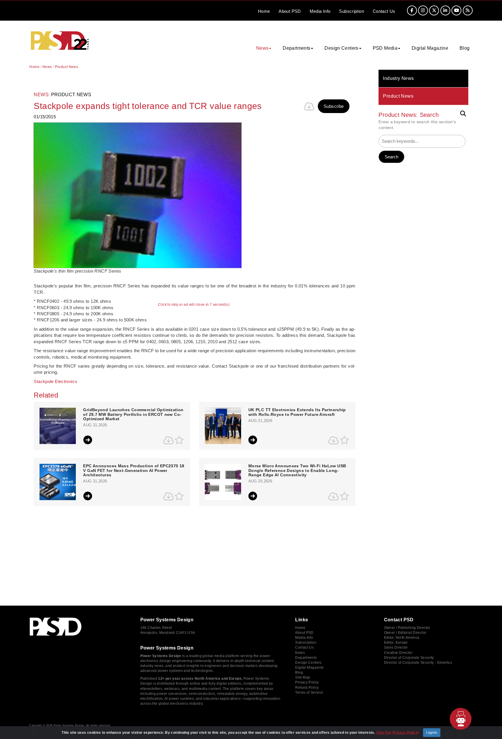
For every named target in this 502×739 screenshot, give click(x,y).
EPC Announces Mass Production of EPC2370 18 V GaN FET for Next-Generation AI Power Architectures (133, 470)
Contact (384, 11)
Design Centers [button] (341, 48)
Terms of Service (309, 692)
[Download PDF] (309, 106)
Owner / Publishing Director (407, 628)
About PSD (304, 633)
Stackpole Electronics (55, 381)
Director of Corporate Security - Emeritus (418, 663)
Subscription (351, 11)
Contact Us (304, 647)
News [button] (262, 48)
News (47, 67)
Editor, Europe (396, 642)
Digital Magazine (430, 48)
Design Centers (308, 663)
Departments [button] (296, 48)
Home (264, 11)
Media (320, 11)
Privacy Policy (307, 682)
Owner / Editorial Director (405, 633)
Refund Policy (307, 688)
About (290, 11)
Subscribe (334, 106)
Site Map (302, 677)
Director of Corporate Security (409, 658)
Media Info (304, 638)
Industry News (398, 78)
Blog (465, 48)
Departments (306, 658)
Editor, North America (401, 638)
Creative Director (398, 653)
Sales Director (396, 647)
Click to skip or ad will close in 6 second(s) (194, 305)
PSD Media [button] (385, 48)
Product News (398, 96)
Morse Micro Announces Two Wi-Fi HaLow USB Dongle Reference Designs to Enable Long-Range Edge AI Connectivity (297, 470)
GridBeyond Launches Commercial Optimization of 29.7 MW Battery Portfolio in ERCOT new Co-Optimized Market (133, 414)
